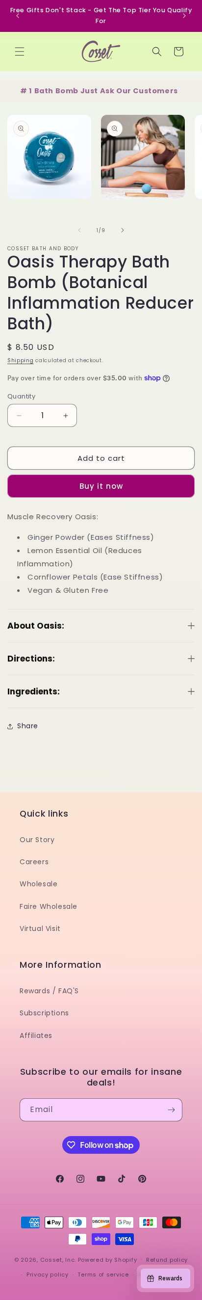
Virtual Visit (40, 928)
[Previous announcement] (17, 10)
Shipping (20, 349)
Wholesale (38, 884)
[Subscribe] (171, 1109)
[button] (19, 40)
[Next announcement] (184, 10)
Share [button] (27, 715)
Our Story (37, 840)
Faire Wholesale (48, 906)
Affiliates (36, 1035)
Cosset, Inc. (58, 1259)
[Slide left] (79, 219)
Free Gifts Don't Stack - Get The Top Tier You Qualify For (101, 16)
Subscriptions (44, 1013)
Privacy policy (47, 1274)
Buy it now (101, 475)
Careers (34, 862)
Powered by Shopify (107, 1259)
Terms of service (102, 1274)
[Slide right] (122, 219)
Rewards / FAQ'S (49, 991)
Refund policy (167, 1260)
